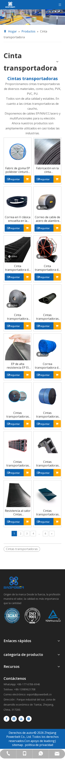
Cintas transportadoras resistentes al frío (47, 414)
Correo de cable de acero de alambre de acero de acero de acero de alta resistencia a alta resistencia (47, 219)
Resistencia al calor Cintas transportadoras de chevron (18, 512)
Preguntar (14, 179)
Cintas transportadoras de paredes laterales (17, 463)
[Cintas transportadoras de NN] (18, 396)
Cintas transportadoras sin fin (47, 316)
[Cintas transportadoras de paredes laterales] (18, 445)
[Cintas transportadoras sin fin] (47, 298)
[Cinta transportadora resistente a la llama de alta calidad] (18, 298)
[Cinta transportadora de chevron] (47, 249)
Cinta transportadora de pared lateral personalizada (17, 267)
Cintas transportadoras (22, 549)
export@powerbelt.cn (39, 694)
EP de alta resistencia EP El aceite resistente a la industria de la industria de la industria (17, 365)
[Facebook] (6, 719)
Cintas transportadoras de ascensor (47, 463)
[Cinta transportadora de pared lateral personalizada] (18, 249)
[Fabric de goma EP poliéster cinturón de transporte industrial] (18, 151)
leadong (49, 741)
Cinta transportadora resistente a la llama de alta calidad (17, 316)
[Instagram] (29, 719)
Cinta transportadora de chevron (47, 267)
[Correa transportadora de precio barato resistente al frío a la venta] (47, 347)
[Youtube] (21, 719)
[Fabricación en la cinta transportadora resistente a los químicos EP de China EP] (47, 151)
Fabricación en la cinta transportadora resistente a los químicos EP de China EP (47, 170)
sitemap (17, 745)
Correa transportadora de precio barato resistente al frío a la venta (47, 365)
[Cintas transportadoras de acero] (47, 494)
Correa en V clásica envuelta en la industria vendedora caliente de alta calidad (18, 219)
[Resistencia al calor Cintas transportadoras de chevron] (18, 494)
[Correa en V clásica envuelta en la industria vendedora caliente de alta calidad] (18, 200)
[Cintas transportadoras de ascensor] (47, 445)
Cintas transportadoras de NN (17, 414)
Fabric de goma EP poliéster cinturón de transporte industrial (17, 170)
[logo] (14, 582)
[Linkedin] (14, 719)
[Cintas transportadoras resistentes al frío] (47, 396)
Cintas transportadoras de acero (47, 512)
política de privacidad (39, 745)
